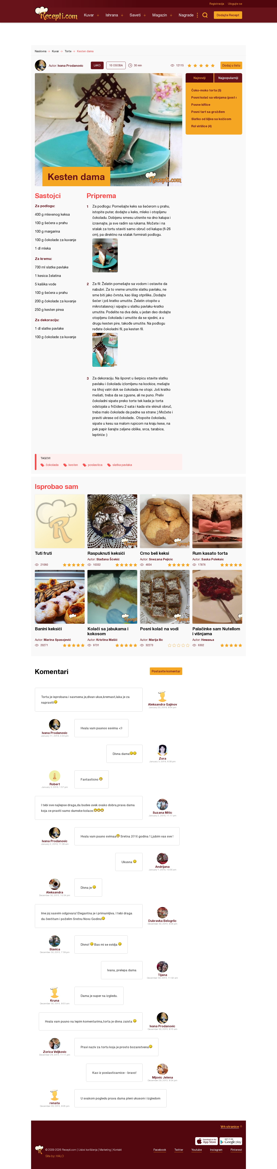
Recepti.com (56, 13)
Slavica (54, 949)
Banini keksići (60, 608)
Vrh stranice (230, 1126)
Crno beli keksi (165, 530)
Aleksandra (54, 892)
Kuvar (89, 15)
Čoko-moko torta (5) (206, 90)
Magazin (159, 15)
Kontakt (117, 1149)
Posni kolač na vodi (165, 608)
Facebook (160, 1149)
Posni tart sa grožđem (208, 111)
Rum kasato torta (217, 530)
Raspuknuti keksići (112, 530)
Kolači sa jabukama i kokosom (112, 608)
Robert (55, 784)
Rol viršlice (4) (201, 126)
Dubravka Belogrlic (162, 920)
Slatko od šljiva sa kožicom (211, 119)
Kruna (54, 1000)
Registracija (217, 3)
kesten (73, 465)
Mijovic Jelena (162, 1077)
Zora (162, 758)
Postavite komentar (166, 671)
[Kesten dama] (132, 255)
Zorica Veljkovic (55, 1051)
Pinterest (236, 1149)
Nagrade (186, 15)
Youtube (196, 1149)
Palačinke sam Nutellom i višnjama (217, 608)
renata (55, 1103)
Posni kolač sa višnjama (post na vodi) (213, 97)
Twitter (178, 1149)
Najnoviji (200, 78)
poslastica (95, 465)
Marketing (105, 1149)
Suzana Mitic (162, 812)
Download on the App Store (206, 1141)
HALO (60, 1156)
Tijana (162, 975)
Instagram (216, 1149)
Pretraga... (204, 15)
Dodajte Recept (228, 15)
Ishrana (112, 15)
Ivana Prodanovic (70, 65)
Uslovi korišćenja (87, 1149)
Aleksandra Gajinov (162, 704)
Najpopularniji (228, 78)
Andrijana (162, 866)
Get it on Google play (231, 1141)
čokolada (52, 465)
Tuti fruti (60, 530)
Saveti (135, 15)
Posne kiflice (200, 104)
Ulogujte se (235, 3)
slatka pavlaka (122, 465)
